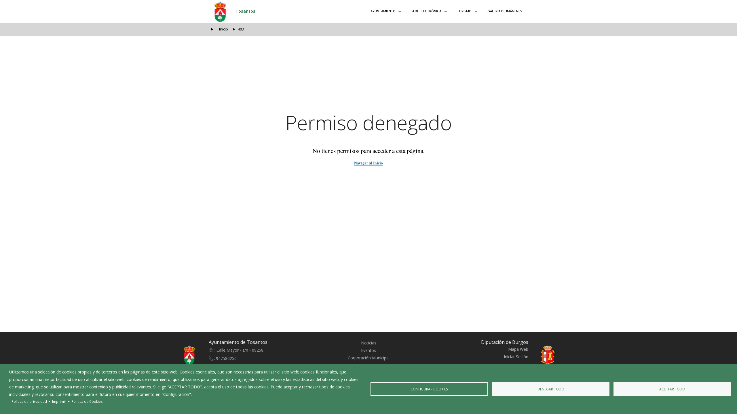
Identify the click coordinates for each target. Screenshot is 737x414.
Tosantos (245, 11)
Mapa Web (518, 349)
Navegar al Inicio (368, 163)
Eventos (368, 350)
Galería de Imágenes (504, 11)
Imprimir (59, 401)
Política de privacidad (29, 401)
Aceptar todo (672, 389)
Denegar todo (550, 389)
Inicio (223, 29)
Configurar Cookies (429, 389)
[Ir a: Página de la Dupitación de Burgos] (561, 355)
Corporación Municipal (369, 358)
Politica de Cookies (87, 401)
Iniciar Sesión (516, 356)
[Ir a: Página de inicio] (176, 355)
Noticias (368, 343)
